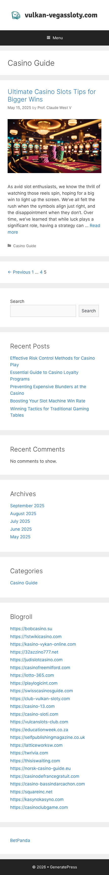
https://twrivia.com (29, 752)
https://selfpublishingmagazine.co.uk (47, 737)
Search (17, 301)
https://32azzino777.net (34, 652)
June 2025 (21, 529)
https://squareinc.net (31, 791)
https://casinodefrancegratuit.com (44, 776)
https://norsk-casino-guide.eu (40, 768)
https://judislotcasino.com (36, 659)
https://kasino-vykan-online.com (43, 644)
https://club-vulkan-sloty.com (40, 698)
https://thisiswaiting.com (35, 760)
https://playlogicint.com (34, 683)
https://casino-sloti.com (34, 714)
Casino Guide (24, 246)
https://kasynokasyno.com (37, 799)
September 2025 (27, 505)
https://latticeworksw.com (36, 745)
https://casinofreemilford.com (40, 667)
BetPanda (20, 840)
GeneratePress (63, 867)
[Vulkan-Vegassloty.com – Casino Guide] (54, 14)
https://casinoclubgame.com (39, 807)
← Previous (19, 272)
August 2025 (23, 513)
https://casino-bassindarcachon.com (47, 783)
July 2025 (20, 521)
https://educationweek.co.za (39, 729)
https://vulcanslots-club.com (39, 721)
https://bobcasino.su (31, 628)
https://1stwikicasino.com (36, 636)
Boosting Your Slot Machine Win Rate (47, 400)
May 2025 (20, 536)
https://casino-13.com (32, 706)
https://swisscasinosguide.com (41, 690)
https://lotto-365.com (32, 675)
